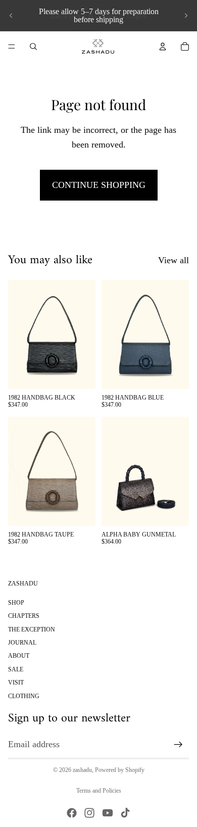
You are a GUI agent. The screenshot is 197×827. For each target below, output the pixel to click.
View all (173, 260)
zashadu (82, 769)
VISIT (16, 682)
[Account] (163, 46)
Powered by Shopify (119, 769)
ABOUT (18, 656)
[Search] (33, 46)
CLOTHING (23, 696)
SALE (15, 669)
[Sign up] (178, 744)
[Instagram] (89, 813)
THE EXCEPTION (31, 629)
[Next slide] (186, 16)
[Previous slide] (11, 16)
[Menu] (11, 46)
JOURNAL (22, 642)
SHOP (16, 602)
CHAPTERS (23, 615)
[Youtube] (108, 813)
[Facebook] (72, 813)
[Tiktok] (125, 813)
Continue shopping (98, 185)
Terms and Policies (98, 790)
